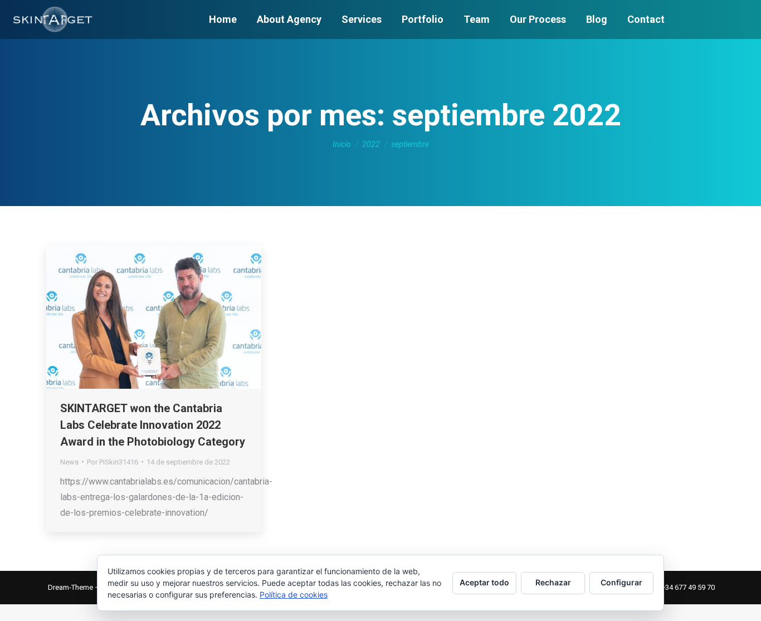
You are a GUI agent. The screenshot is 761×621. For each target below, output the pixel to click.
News (69, 462)
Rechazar (553, 582)
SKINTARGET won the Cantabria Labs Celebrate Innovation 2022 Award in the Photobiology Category (152, 425)
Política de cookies (294, 594)
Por (112, 462)
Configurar (621, 582)
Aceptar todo (484, 582)
